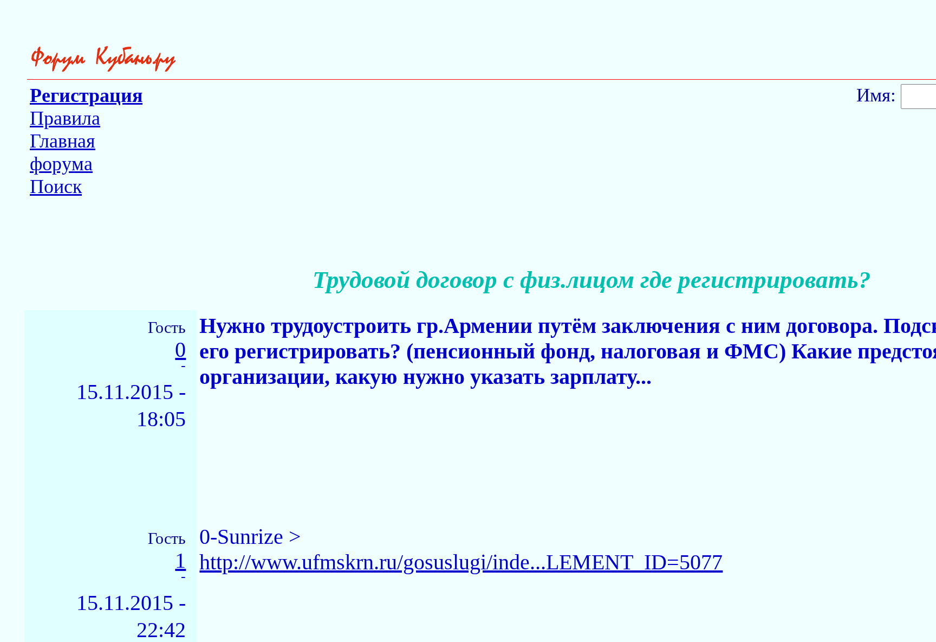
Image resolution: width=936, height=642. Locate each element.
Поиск (56, 186)
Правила (65, 118)
